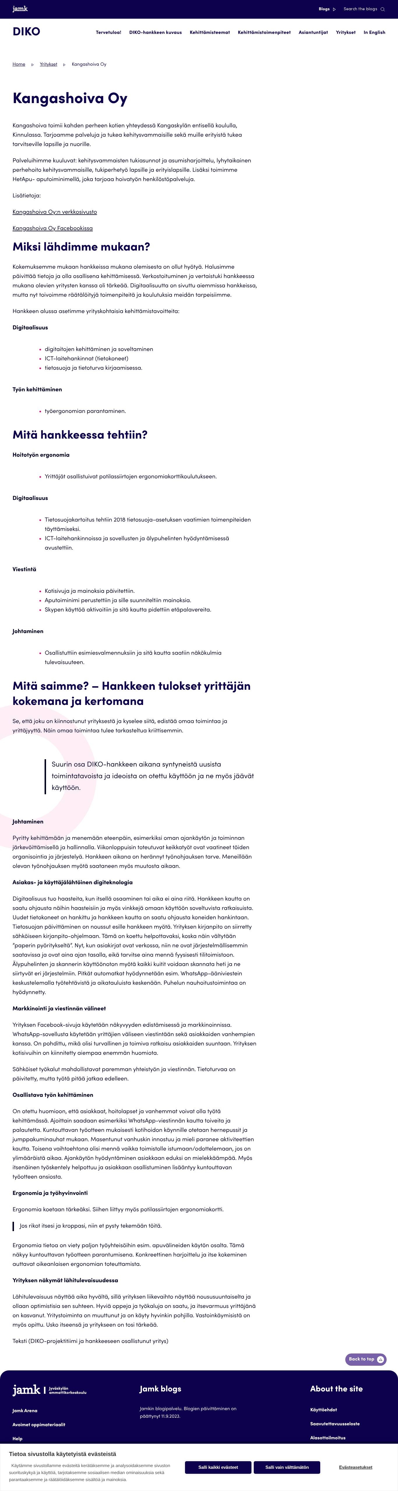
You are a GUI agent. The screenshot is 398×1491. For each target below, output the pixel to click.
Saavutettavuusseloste (335, 1424)
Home (19, 64)
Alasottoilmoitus (328, 1438)
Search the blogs (360, 9)
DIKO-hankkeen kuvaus (155, 33)
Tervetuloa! (108, 33)
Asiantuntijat (313, 33)
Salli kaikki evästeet (218, 1467)
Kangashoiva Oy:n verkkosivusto (55, 213)
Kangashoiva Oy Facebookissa (53, 229)
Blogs (325, 9)
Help (17, 1439)
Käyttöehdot (323, 1410)
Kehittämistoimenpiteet (264, 33)
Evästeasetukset (355, 1467)
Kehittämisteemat (210, 33)
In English (374, 33)
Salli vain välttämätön (287, 1467)
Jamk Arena (25, 1411)
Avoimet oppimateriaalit (39, 1425)
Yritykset (346, 33)
